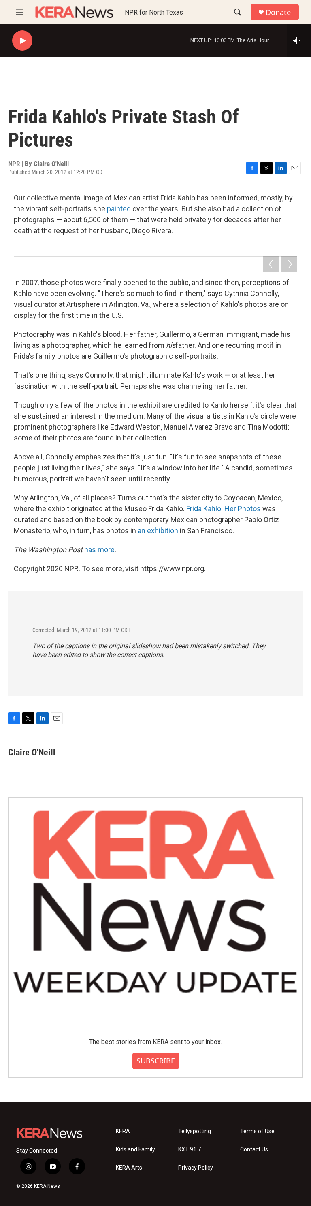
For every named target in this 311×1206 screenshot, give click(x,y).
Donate (278, 12)
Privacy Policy (195, 1168)
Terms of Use (257, 1131)
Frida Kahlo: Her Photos (223, 508)
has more (99, 549)
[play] (22, 40)
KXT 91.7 (189, 1149)
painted (119, 208)
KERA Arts (129, 1168)
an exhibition (158, 530)
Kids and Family (135, 1149)
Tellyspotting (194, 1131)
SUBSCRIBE (155, 1061)
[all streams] (299, 40)
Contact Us (254, 1149)
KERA (123, 1131)
